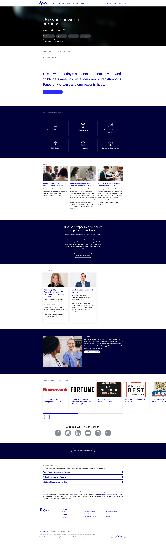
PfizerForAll (86, 509)
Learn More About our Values (83, 255)
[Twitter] (112, 536)
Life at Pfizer (66, 51)
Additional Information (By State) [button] (56, 482)
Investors (109, 3)
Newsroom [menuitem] (75, 3)
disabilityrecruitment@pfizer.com (107, 494)
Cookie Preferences (4, 543)
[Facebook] (115, 536)
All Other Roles (83, 145)
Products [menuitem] (61, 3)
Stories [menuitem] (68, 3)
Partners (64, 517)
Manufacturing (83, 128)
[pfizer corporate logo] (44, 3)
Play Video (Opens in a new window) (52, 92)
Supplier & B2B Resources (90, 516)
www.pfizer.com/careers (64, 492)
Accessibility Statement (111, 511)
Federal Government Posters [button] (54, 477)
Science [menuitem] (55, 3)
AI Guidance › (60, 41)
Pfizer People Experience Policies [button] (56, 472)
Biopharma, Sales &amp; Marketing (110, 128)
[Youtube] (125, 536)
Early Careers (55, 145)
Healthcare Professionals (89, 511)
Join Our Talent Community (82, 450)
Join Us (59, 51)
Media (64, 512)
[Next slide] (49, 417)
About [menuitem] (82, 3)
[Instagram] (121, 536)
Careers (104, 3)
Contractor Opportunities (110, 145)
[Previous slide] (44, 417)
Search (115, 3)
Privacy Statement (110, 509)
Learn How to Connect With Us (92, 351)
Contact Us (120, 3)
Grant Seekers (87, 513)
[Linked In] (118, 536)
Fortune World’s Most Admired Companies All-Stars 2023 (81, 401)
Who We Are (52, 51)
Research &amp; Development (55, 128)
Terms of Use (109, 513)
